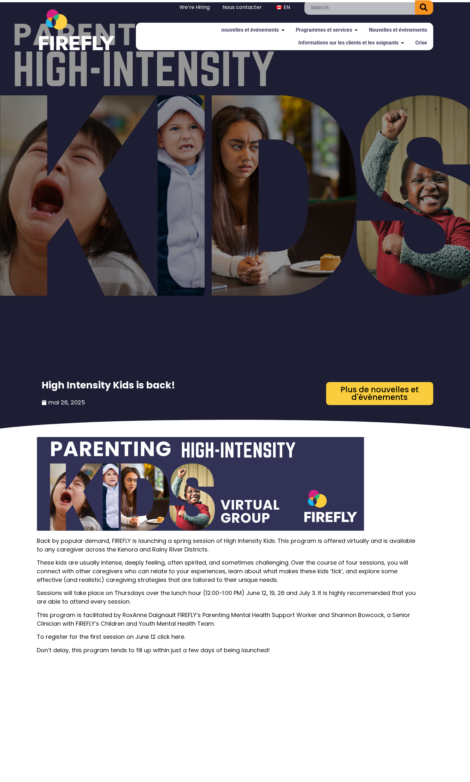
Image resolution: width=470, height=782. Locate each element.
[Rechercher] (424, 7)
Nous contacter (242, 7)
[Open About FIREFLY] (283, 30)
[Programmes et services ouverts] (356, 30)
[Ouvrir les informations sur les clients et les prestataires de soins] (402, 43)
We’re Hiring (194, 7)
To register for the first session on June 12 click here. (111, 637)
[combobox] (359, 7)
